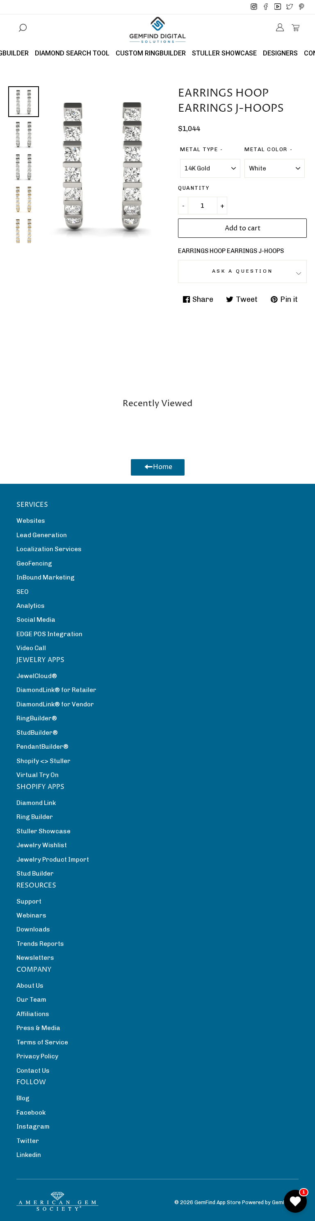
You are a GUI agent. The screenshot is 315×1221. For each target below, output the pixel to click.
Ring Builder (34, 817)
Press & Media (38, 1028)
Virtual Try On (37, 775)
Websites (30, 520)
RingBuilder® (36, 718)
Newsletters (35, 957)
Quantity (193, 188)
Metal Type (199, 149)
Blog (23, 1098)
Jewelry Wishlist (41, 845)
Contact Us (33, 1070)
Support (28, 901)
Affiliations (32, 1014)
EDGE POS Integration (49, 634)
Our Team (31, 999)
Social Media (35, 619)
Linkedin (28, 1155)
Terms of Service (42, 1042)
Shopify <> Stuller (43, 761)
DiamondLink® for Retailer (56, 690)
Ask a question (242, 271)
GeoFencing (34, 563)
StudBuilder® (37, 732)
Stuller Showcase (43, 831)
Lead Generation (41, 535)
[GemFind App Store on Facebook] (265, 7)
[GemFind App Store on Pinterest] (301, 7)
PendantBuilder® (42, 746)
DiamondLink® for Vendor (55, 704)
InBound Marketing (45, 577)
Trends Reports (40, 943)
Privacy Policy (37, 1056)
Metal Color (266, 149)
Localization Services (49, 549)
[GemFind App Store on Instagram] (254, 7)
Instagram (33, 1126)
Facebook (31, 1112)
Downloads (33, 929)
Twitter (27, 1141)
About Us (29, 985)
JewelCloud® (36, 676)
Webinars (31, 915)
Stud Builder (35, 873)
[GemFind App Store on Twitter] (289, 7)
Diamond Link (36, 803)
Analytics (30, 605)
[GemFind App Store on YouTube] (277, 7)
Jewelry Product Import (52, 859)
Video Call (31, 648)
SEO (22, 592)
